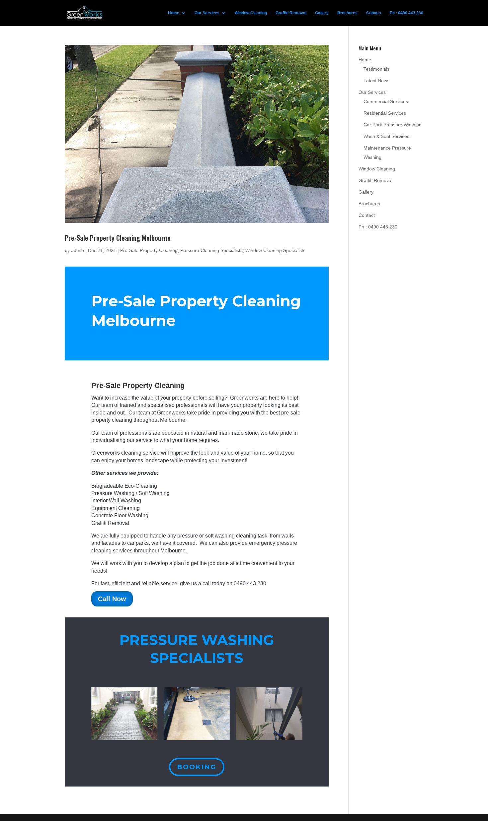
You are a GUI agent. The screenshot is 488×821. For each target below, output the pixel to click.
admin (77, 250)
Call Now (112, 598)
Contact (373, 13)
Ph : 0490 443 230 (406, 13)
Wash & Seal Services (386, 136)
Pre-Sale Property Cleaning (149, 250)
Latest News (376, 80)
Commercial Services (386, 101)
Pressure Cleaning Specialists (211, 250)
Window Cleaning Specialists (275, 250)
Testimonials (376, 69)
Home (173, 13)
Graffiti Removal (291, 13)
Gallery (322, 13)
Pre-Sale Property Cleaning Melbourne (118, 237)
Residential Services (385, 113)
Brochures (347, 13)
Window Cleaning (251, 13)
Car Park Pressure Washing (393, 124)
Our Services (207, 13)
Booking (196, 767)
